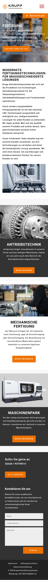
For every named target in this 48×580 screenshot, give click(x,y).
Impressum (12, 563)
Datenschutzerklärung (23, 567)
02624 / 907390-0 (15, 463)
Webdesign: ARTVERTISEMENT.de (23, 574)
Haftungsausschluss (29, 563)
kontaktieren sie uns (16, 49)
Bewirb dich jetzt (36, 16)
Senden (33, 550)
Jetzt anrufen (15, 474)
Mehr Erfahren (24, 270)
